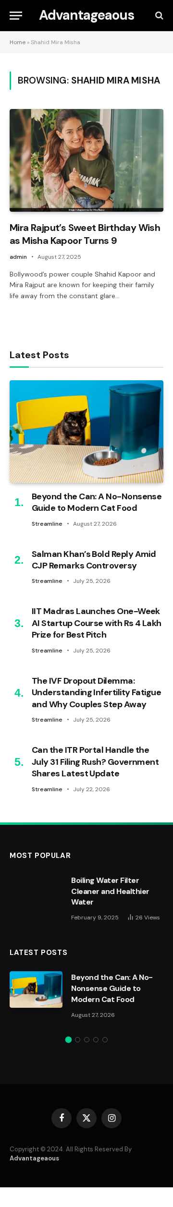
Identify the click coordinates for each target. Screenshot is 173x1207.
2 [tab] (77, 1040)
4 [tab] (95, 1040)
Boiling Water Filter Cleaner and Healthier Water (110, 891)
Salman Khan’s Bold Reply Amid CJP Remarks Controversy (94, 559)
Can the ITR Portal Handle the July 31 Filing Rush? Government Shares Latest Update (95, 761)
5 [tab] (105, 1040)
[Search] (158, 15)
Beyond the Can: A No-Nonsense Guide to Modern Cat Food (96, 502)
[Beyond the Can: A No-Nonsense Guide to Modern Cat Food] (86, 431)
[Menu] (16, 15)
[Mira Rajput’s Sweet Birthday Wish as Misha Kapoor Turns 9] (86, 160)
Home (17, 42)
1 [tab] (68, 1040)
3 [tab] (86, 1040)
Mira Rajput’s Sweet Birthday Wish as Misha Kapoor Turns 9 (85, 234)
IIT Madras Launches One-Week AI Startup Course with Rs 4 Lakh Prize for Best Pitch (96, 622)
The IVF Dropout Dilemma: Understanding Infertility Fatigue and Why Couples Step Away (96, 692)
